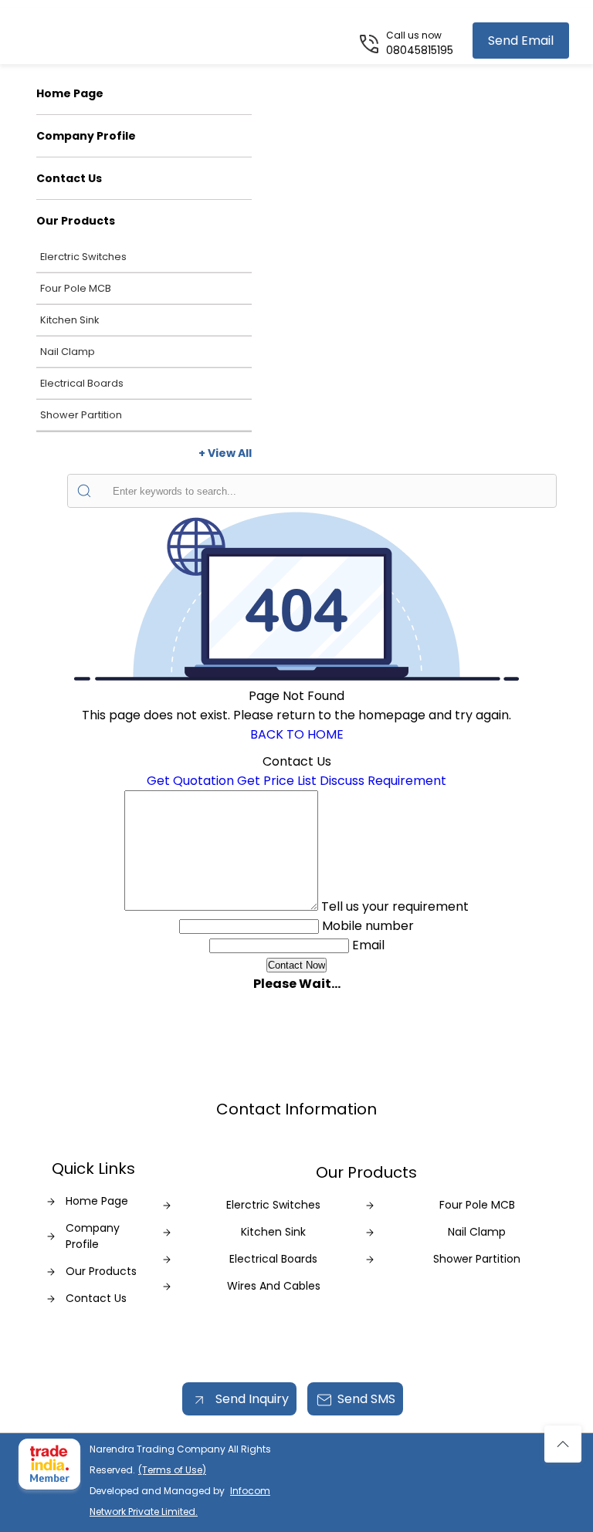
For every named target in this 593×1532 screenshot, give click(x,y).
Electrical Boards (82, 383)
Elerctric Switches (83, 256)
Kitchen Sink (69, 319)
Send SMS (366, 1399)
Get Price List (277, 781)
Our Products (75, 220)
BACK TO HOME (297, 734)
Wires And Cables (273, 1286)
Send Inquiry (250, 1399)
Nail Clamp (67, 351)
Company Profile (86, 136)
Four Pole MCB (75, 288)
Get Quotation (190, 781)
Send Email (521, 40)
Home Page (69, 93)
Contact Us (69, 178)
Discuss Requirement (383, 781)
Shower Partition (81, 414)
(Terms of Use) (172, 1469)
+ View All (225, 453)
